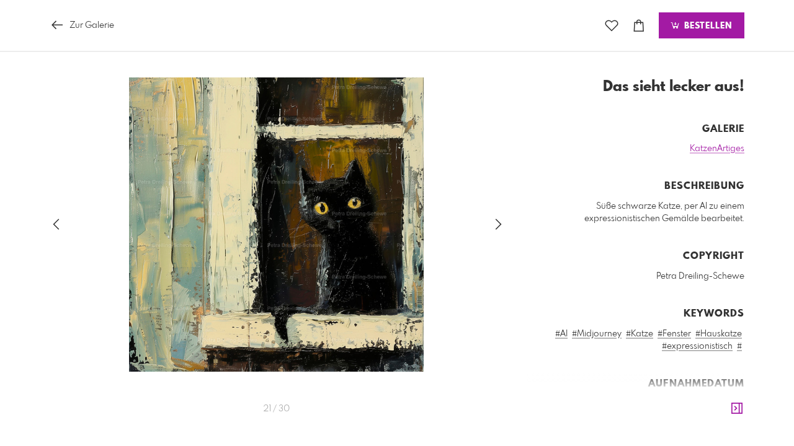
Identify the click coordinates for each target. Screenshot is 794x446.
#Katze (639, 334)
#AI (561, 334)
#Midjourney (597, 334)
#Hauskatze (718, 334)
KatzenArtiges (717, 148)
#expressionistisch (697, 346)
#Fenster (674, 334)
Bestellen (706, 26)
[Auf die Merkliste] (611, 25)
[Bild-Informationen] (736, 408)
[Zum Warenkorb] (638, 25)
